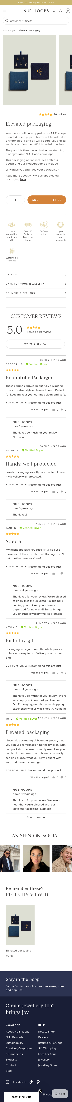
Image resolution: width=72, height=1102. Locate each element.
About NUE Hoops (17, 1031)
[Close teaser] (40, 1091)
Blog (9, 1070)
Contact (11, 1065)
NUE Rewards (14, 1037)
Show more (34, 817)
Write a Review (35, 344)
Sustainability (14, 1043)
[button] (52, 114)
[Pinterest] (38, 1082)
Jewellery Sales (47, 1065)
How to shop (46, 1031)
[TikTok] (31, 1082)
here (23, 179)
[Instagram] (7, 1082)
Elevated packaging (29, 30)
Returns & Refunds (50, 1043)
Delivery (43, 1037)
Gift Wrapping (47, 1048)
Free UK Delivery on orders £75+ (36, 2)
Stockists (11, 1059)
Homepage (9, 30)
